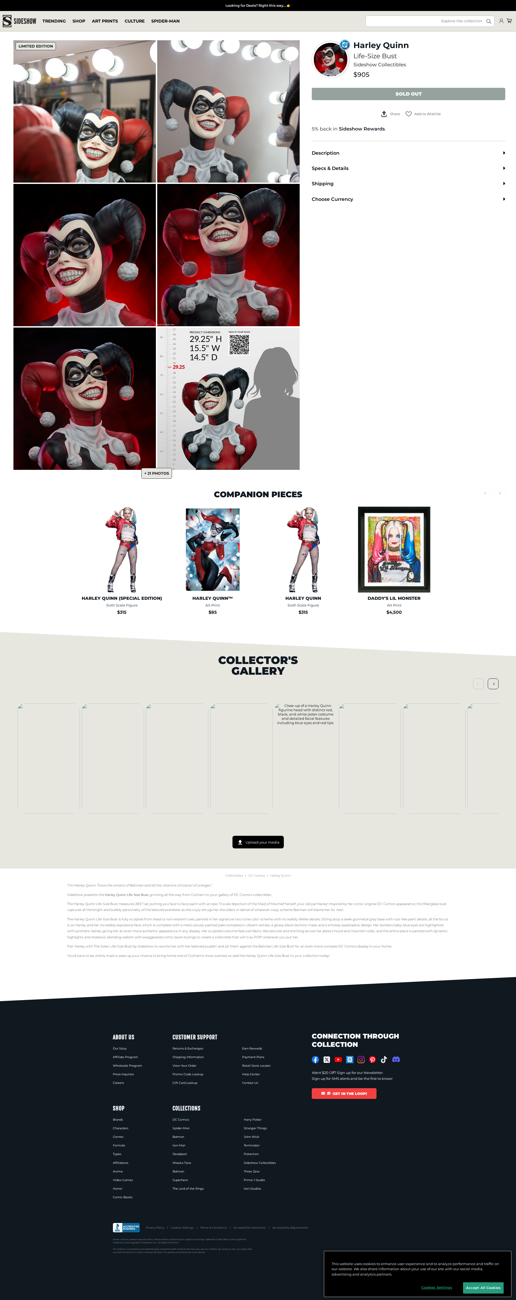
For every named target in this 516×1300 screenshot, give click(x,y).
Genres (118, 1137)
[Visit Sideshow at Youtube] (338, 1059)
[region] (418, 1274)
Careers (118, 1083)
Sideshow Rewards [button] (362, 129)
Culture (135, 21)
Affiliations (120, 1163)
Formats (119, 1145)
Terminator (252, 1145)
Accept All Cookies (483, 1288)
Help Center (251, 1074)
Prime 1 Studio (254, 1180)
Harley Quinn (280, 875)
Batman (178, 1137)
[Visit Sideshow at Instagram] (361, 1059)
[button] (423, 114)
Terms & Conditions (213, 1227)
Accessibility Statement (250, 1227)
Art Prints (105, 21)
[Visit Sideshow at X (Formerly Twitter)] (327, 1059)
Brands (118, 1119)
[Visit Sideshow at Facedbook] (315, 1059)
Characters (120, 1128)
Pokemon (251, 1154)
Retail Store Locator (256, 1065)
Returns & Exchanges (188, 1048)
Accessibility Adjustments (290, 1227)
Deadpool (180, 1154)
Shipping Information (188, 1057)
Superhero (180, 1180)
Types (117, 1154)
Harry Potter (252, 1119)
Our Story (120, 1048)
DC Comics (256, 875)
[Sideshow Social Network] (349, 1059)
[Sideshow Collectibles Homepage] (19, 21)
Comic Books (122, 1197)
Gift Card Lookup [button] (185, 1083)
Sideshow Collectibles (379, 64)
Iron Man (179, 1145)
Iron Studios (252, 1188)
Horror (117, 1188)
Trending (54, 21)
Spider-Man (165, 21)
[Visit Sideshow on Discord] (395, 1059)
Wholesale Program (127, 1065)
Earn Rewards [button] (252, 1048)
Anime (118, 1171)
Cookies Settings (182, 1227)
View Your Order (184, 1065)
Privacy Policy (155, 1227)
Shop (79, 21)
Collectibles (234, 875)
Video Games (123, 1180)
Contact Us (250, 1083)
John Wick (251, 1137)
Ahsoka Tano (182, 1163)
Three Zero (252, 1171)
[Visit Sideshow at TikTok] (384, 1059)
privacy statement (177, 1252)
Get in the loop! (350, 1093)
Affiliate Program (125, 1057)
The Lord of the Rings (188, 1188)
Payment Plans (253, 1057)
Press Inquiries (123, 1074)
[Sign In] (501, 21)
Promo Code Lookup (188, 1074)
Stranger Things (255, 1128)
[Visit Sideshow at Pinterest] (372, 1059)
